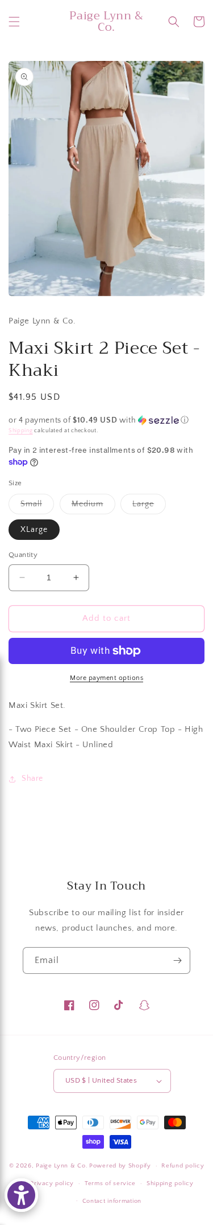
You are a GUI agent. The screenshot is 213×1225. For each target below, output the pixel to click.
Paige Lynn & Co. (61, 1165)
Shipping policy (170, 1183)
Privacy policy (52, 1183)
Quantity (23, 555)
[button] (14, 21)
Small (37, 506)
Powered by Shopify (120, 1165)
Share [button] (32, 778)
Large (149, 506)
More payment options (106, 678)
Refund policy (182, 1165)
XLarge (34, 529)
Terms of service (110, 1183)
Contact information (111, 1201)
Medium (93, 506)
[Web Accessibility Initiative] (21, 1195)
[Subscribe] (177, 960)
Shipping (21, 431)
